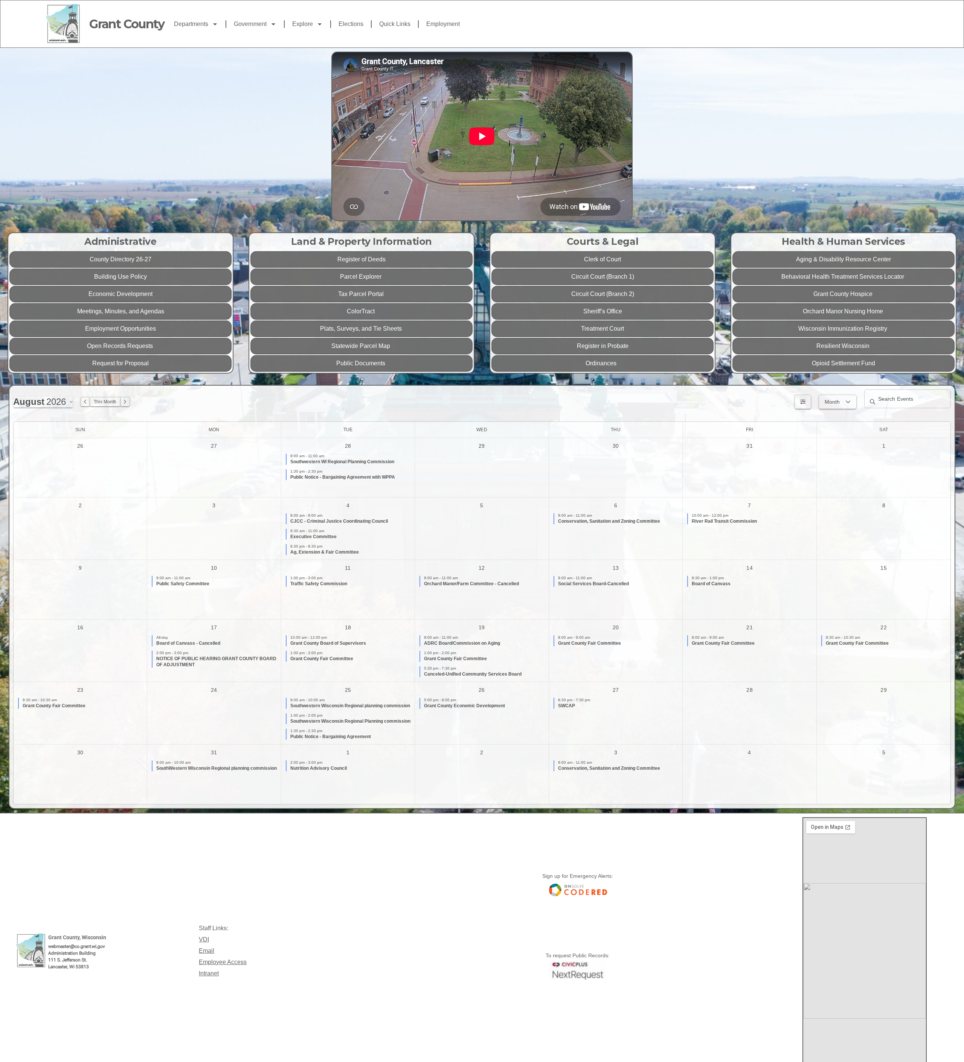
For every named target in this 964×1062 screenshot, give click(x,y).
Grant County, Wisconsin (77, 937)
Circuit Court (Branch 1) (602, 276)
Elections (351, 24)
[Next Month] (125, 401)
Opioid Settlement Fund (843, 363)
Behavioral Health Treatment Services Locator (843, 276)
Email (206, 951)
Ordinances (602, 363)
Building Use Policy (120, 276)
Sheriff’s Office (602, 311)
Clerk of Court (602, 259)
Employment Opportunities (120, 328)
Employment (443, 24)
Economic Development (120, 294)
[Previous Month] (85, 401)
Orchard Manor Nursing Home (844, 311)
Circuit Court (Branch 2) (602, 294)
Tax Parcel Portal (361, 294)
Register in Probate (602, 346)
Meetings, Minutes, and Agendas (120, 311)
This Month (105, 401)
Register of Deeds (361, 259)
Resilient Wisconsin (843, 346)
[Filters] (803, 402)
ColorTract (361, 311)
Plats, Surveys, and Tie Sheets (361, 328)
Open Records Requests (120, 346)
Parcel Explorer (361, 276)
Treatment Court (602, 328)
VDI (204, 939)
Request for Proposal (120, 363)
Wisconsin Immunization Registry (843, 328)
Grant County (126, 24)
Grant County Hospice (843, 294)
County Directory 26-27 (120, 259)
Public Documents (361, 363)
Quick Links (394, 24)
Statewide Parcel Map (361, 346)
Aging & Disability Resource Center (843, 259)
